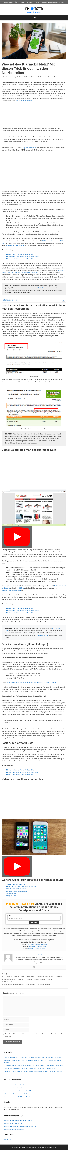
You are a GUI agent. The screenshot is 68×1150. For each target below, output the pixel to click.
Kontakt (23, 2)
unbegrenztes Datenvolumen (15, 245)
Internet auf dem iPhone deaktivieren (16, 1085)
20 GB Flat (20, 588)
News (62, 2)
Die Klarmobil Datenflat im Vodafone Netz (20, 259)
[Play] (17, 537)
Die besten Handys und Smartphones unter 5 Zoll (20, 1126)
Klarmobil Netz (40, 976)
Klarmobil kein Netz (17, 976)
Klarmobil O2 (21, 979)
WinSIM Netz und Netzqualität (16, 889)
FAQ (5, 974)
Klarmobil (7, 976)
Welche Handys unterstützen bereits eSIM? (18, 1091)
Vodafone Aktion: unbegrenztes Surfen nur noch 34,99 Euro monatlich (27, 984)
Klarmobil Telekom (33, 979)
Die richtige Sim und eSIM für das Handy (17, 1097)
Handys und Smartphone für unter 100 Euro (18, 1120)
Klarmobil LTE (29, 976)
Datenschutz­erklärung (54, 2)
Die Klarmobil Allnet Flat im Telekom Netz (20, 254)
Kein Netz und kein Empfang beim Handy (17, 1094)
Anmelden (34, 922)
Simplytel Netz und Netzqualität (16, 891)
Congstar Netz (11, 895)
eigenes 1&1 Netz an (29, 148)
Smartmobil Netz (11, 893)
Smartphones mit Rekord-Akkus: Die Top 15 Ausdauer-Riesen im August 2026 (29, 1068)
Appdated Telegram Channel (37, 944)
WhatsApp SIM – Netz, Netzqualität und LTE (21, 886)
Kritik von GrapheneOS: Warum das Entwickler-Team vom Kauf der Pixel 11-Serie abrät (32, 1057)
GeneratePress (51, 1147)
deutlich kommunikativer (24, 100)
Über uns (17, 2)
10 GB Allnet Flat (47, 241)
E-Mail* (9, 915)
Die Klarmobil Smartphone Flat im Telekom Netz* (22, 257)
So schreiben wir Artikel (33, 2)
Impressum (44, 2)
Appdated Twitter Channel (36, 949)
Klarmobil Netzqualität (9, 979)
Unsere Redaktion (8, 2)
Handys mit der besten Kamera (14, 1129)
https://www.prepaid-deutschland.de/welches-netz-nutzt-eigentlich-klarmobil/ (32, 682)
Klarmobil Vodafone (46, 979)
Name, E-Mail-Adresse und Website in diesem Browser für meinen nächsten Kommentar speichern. (34, 1035)
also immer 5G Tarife (36, 288)
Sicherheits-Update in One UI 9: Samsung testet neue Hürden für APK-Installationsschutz (33, 1065)
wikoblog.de (7, 1140)
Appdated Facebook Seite (37, 946)
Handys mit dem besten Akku (13, 1123)
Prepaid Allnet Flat (42, 635)
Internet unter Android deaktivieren (15, 1088)
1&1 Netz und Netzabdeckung (16, 884)
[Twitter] (34, 967)
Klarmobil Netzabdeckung (53, 976)
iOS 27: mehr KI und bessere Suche (16, 982)
